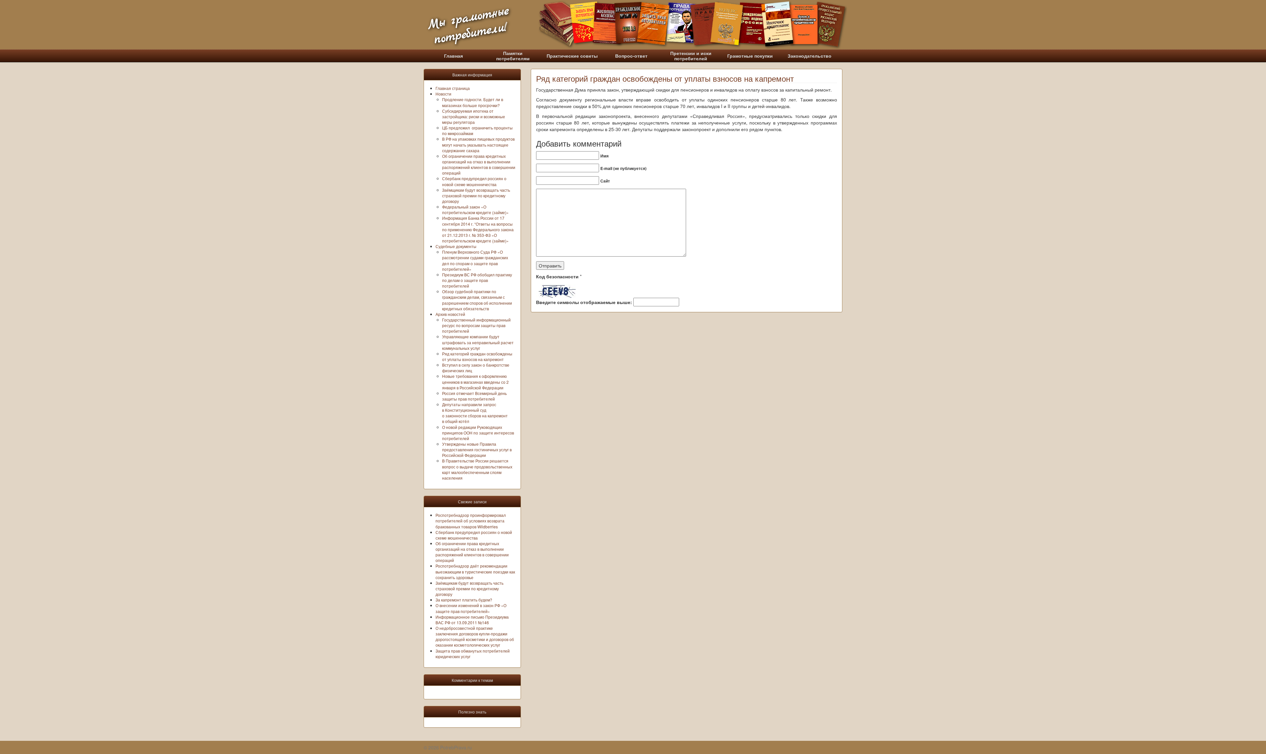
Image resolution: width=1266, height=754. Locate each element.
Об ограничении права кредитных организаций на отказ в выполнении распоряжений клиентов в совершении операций (478, 164)
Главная (453, 55)
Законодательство (809, 55)
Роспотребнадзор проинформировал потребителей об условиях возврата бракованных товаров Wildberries (471, 520)
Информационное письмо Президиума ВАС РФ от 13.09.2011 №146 (472, 619)
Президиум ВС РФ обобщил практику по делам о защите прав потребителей (477, 280)
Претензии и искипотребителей (690, 56)
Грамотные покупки (750, 55)
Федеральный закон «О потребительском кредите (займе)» (475, 209)
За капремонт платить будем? (464, 599)
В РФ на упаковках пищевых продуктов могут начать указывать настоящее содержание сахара (478, 144)
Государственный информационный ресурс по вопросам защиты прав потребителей (476, 325)
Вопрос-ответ (631, 55)
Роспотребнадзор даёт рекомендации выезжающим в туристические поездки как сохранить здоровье (475, 571)
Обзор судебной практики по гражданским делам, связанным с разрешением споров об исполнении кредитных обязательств (477, 300)
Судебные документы (456, 246)
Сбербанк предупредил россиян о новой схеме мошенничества (474, 181)
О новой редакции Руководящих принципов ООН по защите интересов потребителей (478, 432)
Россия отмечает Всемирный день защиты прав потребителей (474, 396)
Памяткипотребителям (512, 56)
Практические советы (572, 55)
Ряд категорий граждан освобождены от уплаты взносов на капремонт (477, 356)
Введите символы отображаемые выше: (584, 302)
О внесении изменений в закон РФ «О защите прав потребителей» (471, 608)
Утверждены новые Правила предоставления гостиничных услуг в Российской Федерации (477, 449)
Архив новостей (450, 314)
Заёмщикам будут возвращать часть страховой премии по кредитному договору (476, 195)
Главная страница (453, 88)
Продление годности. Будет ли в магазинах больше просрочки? (472, 102)
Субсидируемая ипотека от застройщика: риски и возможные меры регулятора (473, 116)
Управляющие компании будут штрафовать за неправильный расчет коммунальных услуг (478, 342)
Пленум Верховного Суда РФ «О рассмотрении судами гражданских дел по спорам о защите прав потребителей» (475, 260)
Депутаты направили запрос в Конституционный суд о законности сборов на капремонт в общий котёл (475, 413)
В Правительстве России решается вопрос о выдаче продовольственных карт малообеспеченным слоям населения (477, 469)
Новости (443, 94)
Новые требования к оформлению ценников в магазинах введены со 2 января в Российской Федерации (475, 381)
